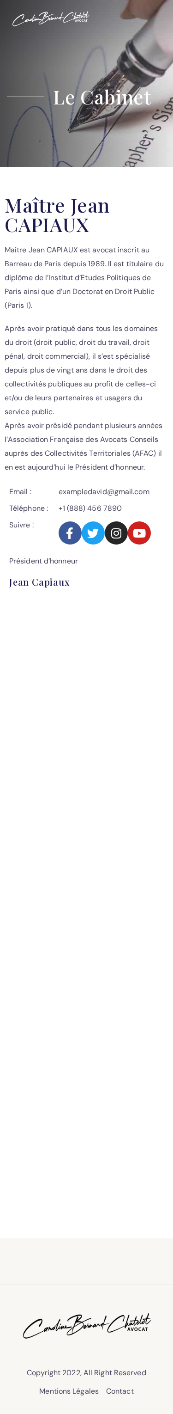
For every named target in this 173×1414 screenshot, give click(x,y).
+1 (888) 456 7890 (90, 508)
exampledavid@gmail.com (104, 491)
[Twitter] (93, 533)
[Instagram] (116, 533)
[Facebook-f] (70, 533)
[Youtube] (139, 533)
